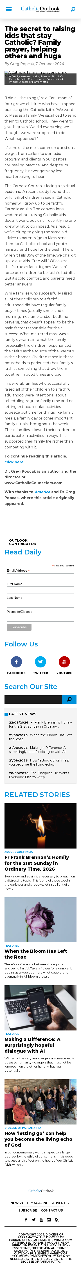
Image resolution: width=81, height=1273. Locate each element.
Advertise (61, 1203)
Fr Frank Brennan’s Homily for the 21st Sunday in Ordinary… (40, 724)
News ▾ (17, 1203)
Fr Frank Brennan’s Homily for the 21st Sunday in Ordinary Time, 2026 (36, 863)
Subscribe (27, 1210)
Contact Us (52, 1210)
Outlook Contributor (22, 542)
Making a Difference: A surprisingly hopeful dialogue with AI (37, 750)
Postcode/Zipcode (19, 611)
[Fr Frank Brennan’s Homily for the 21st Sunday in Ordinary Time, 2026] (40, 826)
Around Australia (18, 851)
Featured (11, 945)
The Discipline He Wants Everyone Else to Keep (39, 775)
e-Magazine (37, 1203)
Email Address (18, 570)
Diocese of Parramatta (22, 1127)
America (42, 492)
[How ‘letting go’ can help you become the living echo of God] (40, 1101)
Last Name (14, 597)
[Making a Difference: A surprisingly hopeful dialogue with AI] (40, 1007)
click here (14, 462)
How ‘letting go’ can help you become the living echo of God (38, 1139)
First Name (14, 584)
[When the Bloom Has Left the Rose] (40, 920)
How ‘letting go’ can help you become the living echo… (39, 762)
